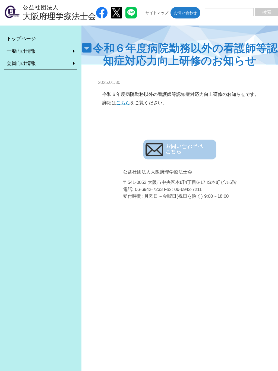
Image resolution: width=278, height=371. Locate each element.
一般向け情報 (21, 51)
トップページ (21, 38)
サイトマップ (157, 13)
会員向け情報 (21, 63)
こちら (123, 102)
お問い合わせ (185, 13)
